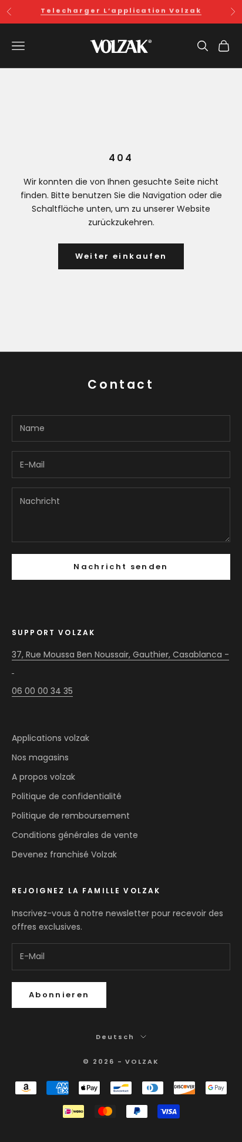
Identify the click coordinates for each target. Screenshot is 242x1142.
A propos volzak (43, 777)
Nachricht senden (120, 566)
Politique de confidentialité (67, 796)
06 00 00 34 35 (42, 691)
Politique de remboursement (71, 816)
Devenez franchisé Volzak (64, 854)
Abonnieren (59, 994)
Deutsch (115, 1036)
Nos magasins (40, 757)
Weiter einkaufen (121, 256)
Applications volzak (50, 738)
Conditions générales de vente (75, 835)
